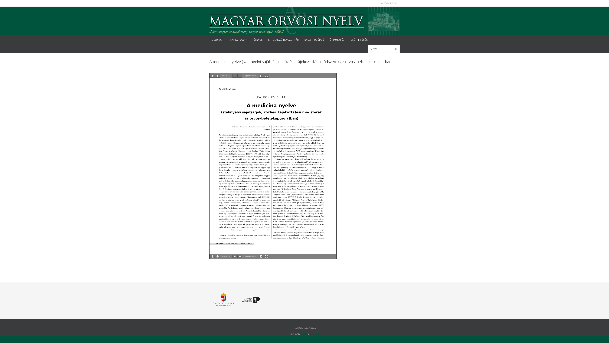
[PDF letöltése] (261, 76)
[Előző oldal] (212, 76)
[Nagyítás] (239, 76)
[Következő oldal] (217, 76)
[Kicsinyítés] (234, 76)
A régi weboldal (389, 3)
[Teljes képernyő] (266, 76)
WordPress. (315, 333)
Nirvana (303, 333)
